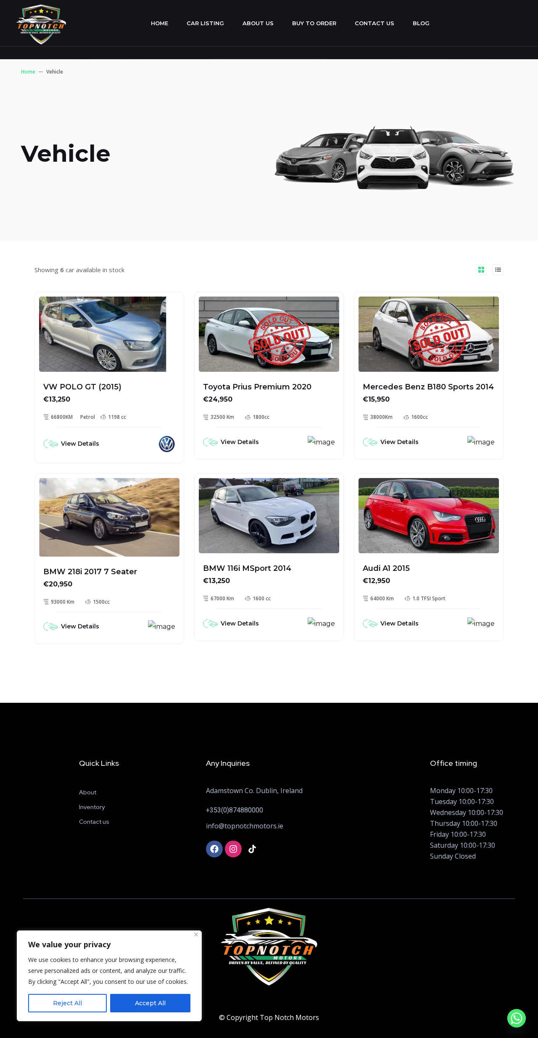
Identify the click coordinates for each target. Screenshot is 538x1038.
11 (58, 307)
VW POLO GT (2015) (82, 387)
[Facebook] (214, 849)
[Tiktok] (252, 849)
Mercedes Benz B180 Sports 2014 (428, 387)
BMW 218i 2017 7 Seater (90, 571)
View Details (80, 443)
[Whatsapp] (516, 1018)
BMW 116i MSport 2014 (247, 568)
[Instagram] (233, 849)
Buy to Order (314, 23)
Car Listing (205, 23)
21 (218, 307)
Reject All (67, 1003)
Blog (421, 23)
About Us (258, 23)
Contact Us (374, 23)
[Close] (196, 934)
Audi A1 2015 (386, 568)
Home (159, 23)
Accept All (150, 1003)
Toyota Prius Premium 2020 (257, 387)
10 (218, 488)
